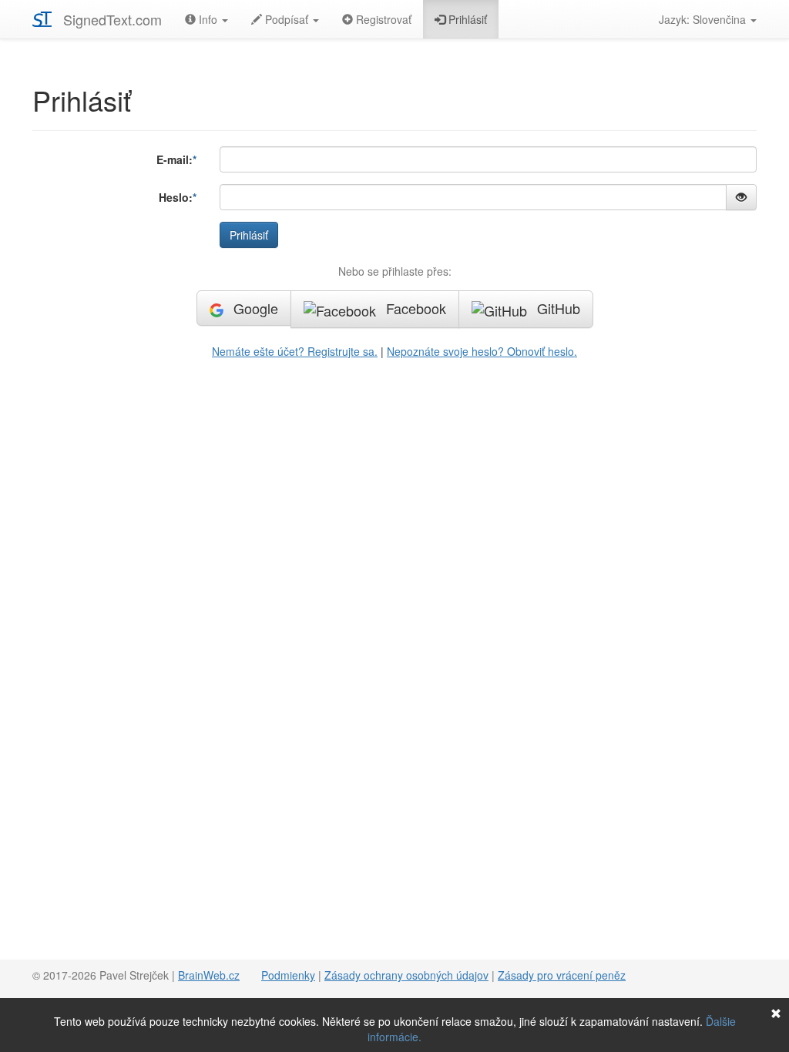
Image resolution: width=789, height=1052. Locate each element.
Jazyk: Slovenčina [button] (704, 19)
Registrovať (382, 19)
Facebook (414, 308)
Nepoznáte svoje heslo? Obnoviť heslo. (482, 351)
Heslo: (176, 197)
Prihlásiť (466, 19)
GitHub (556, 308)
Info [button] (208, 19)
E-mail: (174, 159)
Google (254, 308)
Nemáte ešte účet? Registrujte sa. (295, 351)
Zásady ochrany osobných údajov (406, 975)
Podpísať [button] (286, 19)
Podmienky (288, 975)
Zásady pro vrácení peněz (562, 975)
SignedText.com (112, 19)
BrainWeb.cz (209, 975)
